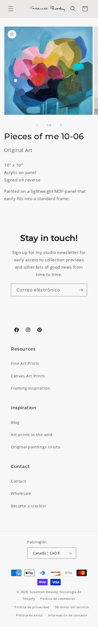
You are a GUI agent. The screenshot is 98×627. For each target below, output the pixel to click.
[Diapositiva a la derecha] (61, 125)
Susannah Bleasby (44, 592)
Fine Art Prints (25, 363)
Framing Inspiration (30, 388)
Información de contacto (67, 615)
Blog (15, 422)
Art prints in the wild (31, 434)
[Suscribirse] (81, 290)
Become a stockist (28, 505)
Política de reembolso (57, 599)
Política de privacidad (31, 607)
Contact (18, 481)
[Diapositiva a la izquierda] (37, 125)
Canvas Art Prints (28, 375)
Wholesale (21, 493)
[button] (11, 9)
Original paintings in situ (36, 446)
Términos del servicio (72, 607)
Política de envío (29, 615)
